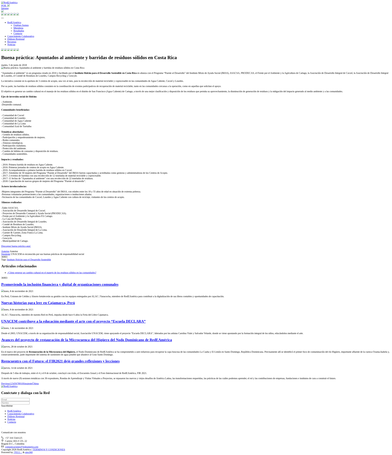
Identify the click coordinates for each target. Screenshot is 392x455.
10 (22, 383)
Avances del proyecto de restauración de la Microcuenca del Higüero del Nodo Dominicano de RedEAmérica (86, 340)
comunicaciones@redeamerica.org (21, 447)
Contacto (17, 33)
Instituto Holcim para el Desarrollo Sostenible (29, 259)
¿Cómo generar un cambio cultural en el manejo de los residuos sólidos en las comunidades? (51, 272)
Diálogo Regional (15, 39)
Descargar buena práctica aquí (16, 246)
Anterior (5, 251)
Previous (5, 383)
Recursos (11, 41)
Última (35, 383)
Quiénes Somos (21, 25)
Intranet (5, 8)
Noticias (11, 44)
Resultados (18, 30)
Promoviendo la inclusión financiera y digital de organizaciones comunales (59, 284)
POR (4, 5)
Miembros (18, 28)
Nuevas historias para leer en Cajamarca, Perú (38, 303)
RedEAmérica (14, 22)
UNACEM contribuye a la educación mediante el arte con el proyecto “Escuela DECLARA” (73, 321)
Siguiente (5, 254)
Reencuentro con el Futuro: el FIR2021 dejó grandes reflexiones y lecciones (60, 361)
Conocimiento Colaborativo (20, 36)
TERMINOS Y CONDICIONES (49, 449)
